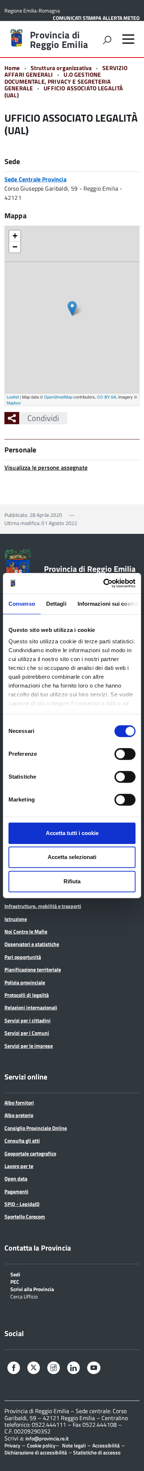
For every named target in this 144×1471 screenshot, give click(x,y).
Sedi (15, 1273)
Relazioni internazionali (30, 1007)
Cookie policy (41, 1445)
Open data (15, 1178)
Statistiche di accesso (96, 1452)
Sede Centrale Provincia (35, 179)
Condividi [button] (43, 418)
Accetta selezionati (72, 857)
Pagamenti (16, 1191)
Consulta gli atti (22, 1140)
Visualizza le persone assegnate (46, 467)
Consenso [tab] (21, 604)
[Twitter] (33, 1368)
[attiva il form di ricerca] (107, 40)
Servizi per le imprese (28, 1046)
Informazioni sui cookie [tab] (108, 604)
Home (12, 67)
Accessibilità (106, 1445)
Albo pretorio (18, 1115)
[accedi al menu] (128, 39)
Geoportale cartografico (30, 1153)
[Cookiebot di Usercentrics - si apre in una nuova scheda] (104, 583)
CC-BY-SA (106, 397)
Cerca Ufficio (24, 1296)
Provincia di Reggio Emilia (59, 39)
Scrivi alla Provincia (32, 1288)
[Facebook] (13, 1369)
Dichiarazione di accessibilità (35, 1452)
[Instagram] (53, 1369)
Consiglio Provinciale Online (35, 1128)
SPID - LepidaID (22, 1204)
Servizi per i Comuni (26, 1033)
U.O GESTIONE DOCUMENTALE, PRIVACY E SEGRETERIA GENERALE (57, 81)
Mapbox (14, 403)
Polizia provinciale (24, 982)
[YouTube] (93, 1369)
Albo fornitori (19, 1102)
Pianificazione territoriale (32, 969)
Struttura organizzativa (61, 67)
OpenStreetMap (58, 397)
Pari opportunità (22, 957)
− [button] (15, 246)
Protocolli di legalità (26, 995)
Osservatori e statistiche (31, 944)
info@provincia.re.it (47, 1439)
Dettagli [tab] (56, 604)
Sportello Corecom (24, 1216)
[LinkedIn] (73, 1369)
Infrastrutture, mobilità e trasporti (42, 906)
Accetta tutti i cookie (72, 833)
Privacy (12, 1445)
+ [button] (15, 235)
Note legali (74, 1445)
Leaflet (13, 397)
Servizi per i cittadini (27, 1020)
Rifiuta (72, 881)
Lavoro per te (18, 1166)
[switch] (125, 754)
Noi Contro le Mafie (25, 931)
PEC (14, 1281)
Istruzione (15, 919)
